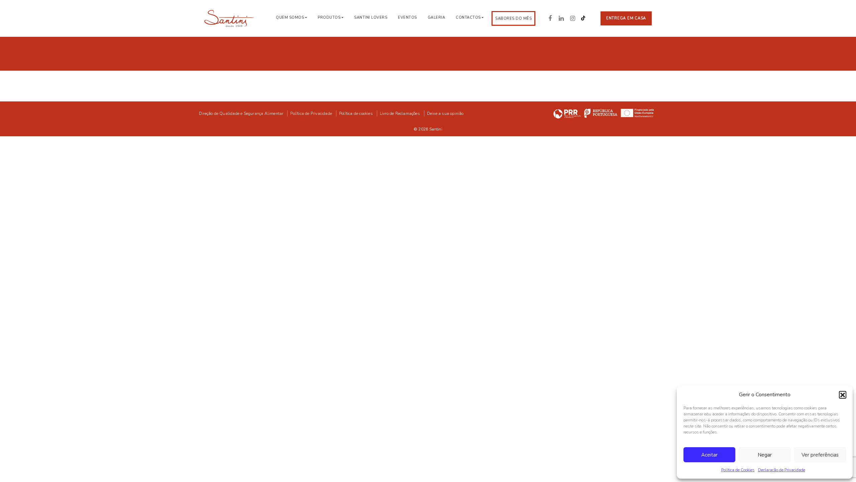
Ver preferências (820, 455)
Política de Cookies (738, 470)
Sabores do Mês (513, 18)
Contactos (468, 17)
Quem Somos (290, 17)
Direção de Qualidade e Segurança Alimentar (241, 113)
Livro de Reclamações (400, 113)
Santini (435, 129)
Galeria (436, 17)
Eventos (407, 17)
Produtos (329, 17)
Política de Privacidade (311, 113)
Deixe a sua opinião (445, 113)
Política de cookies (356, 113)
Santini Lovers (370, 17)
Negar (765, 455)
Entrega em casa (626, 18)
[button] (842, 394)
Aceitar (709, 455)
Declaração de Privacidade (781, 470)
